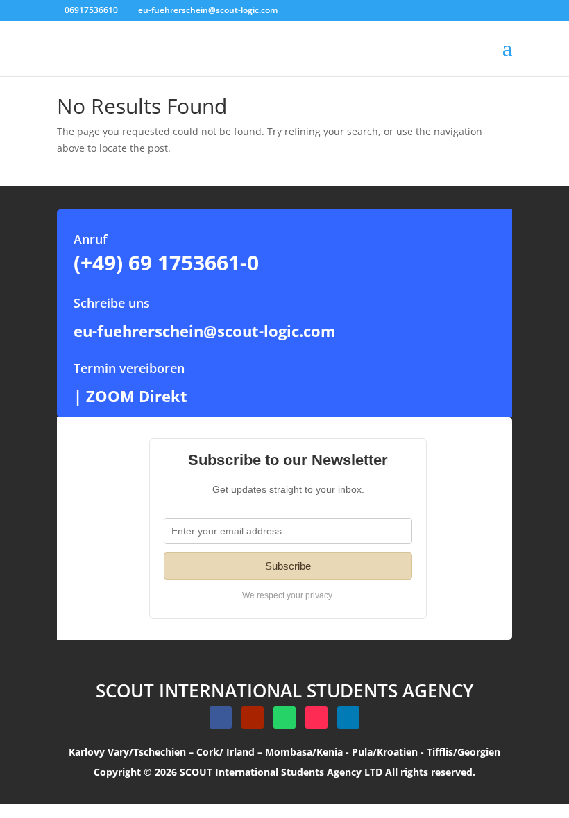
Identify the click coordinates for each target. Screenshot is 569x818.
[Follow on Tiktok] (316, 717)
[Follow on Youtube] (252, 717)
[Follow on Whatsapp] (284, 717)
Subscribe (288, 566)
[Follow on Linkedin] (348, 717)
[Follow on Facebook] (221, 717)
